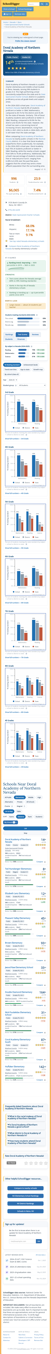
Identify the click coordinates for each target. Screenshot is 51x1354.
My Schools (9, 822)
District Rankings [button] (25, 1203)
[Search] (42, 4)
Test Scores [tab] (22, 334)
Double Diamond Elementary (18, 992)
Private (19, 802)
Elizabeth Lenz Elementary (17, 893)
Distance (21, 817)
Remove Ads (38, 1340)
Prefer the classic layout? (25, 41)
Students (39, 817)
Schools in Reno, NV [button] (25, 1211)
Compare (40, 862)
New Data (22, 1335)
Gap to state (24, 369)
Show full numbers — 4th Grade (16, 493)
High (39, 797)
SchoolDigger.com (23, 1349)
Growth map (38, 369)
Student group (9, 385)
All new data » (41, 1255)
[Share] (47, 4)
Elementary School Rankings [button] (25, 1196)
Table (19, 811)
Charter (8, 806)
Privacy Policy (38, 1335)
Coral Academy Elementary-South (18, 1040)
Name (11, 817)
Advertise (6, 1340)
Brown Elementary (13, 943)
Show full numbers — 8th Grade (16, 712)
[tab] (25, 1117)
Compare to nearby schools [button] (25, 1188)
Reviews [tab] (35, 334)
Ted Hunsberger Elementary (18, 869)
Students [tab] (9, 339)
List (25, 828)
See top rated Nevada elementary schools (27, 241)
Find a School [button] (9, 9)
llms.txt (21, 1343)
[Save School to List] (45, 862)
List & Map (9, 811)
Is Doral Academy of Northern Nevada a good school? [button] (22, 1125)
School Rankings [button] (25, 9)
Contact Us (7, 1337)
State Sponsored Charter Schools (25, 95)
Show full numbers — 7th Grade (16, 657)
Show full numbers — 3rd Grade (16, 439)
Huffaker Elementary (14, 1066)
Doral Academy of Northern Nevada (18, 840)
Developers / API (24, 1340)
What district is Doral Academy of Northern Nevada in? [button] (24, 1134)
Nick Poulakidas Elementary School (18, 1013)
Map (25, 833)
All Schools (30, 802)
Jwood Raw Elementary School (19, 967)
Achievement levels (31, 365)
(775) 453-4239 (14, 210)
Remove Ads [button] (20, 14)
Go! (39, 1241)
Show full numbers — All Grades (16, 767)
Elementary (20, 797)
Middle (30, 797)
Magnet (21, 806)
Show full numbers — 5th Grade (16, 548)
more (11, 238)
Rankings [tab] (9, 334)
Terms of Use (38, 1337)
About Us (6, 1335)
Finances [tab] (21, 339)
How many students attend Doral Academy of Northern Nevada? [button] (24, 1142)
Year (5, 380)
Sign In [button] (8, 14)
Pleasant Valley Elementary (17, 918)
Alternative (9, 802)
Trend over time (10, 369)
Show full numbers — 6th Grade (16, 603)
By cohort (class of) (12, 374)
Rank (30, 817)
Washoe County (11, 875)
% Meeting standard (12, 365)
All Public (8, 797)
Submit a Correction (25, 1337)
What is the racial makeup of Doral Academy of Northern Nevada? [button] (25, 1117)
